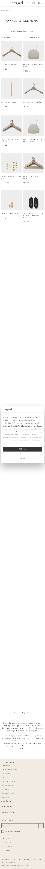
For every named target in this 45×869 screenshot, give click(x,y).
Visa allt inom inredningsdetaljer (21, 31)
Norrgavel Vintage (7, 793)
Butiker (3, 777)
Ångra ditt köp (6, 801)
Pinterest (6, 850)
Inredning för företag (8, 781)
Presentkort (5, 789)
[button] (33, 38)
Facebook (6, 843)
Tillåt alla (22, 449)
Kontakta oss (5, 765)
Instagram (6, 847)
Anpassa (22, 454)
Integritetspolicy (6, 773)
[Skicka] (41, 825)
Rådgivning (5, 797)
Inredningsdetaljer (25, 9)
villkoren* (17, 831)
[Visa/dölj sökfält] (27, 3)
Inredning (13, 9)
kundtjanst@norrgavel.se (9, 862)
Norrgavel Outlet (7, 785)
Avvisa (22, 458)
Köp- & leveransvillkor (9, 769)
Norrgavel (5, 9)
